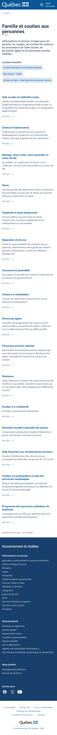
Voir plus (6, 116)
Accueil (6, 13)
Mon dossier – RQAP (12, 74)
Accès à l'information (43, 707)
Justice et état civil (10, 594)
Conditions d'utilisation (22, 715)
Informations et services (15, 555)
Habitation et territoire (12, 586)
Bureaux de (11, 673)
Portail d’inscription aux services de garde (22, 67)
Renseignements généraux (14, 669)
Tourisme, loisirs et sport (13, 605)
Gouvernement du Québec (20, 546)
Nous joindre (50, 6)
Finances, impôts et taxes (13, 583)
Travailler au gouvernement (14, 637)
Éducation (6, 568)
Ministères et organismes (13, 626)
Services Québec (9, 630)
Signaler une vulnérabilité (19, 648)
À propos (41, 715)
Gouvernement (10, 621)
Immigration (7, 590)
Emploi (5, 572)
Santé (4, 598)
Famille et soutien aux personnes (17, 579)
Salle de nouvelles (10, 641)
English (48, 3)
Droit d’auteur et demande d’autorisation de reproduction (27, 652)
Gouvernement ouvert (12, 633)
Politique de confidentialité (29, 711)
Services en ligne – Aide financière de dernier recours (27, 80)
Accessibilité (9, 707)
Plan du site (24, 707)
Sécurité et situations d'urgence (16, 601)
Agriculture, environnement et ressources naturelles (25, 560)
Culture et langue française (14, 564)
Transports (7, 609)
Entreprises (7, 575)
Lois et (10, 644)
